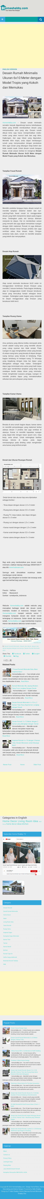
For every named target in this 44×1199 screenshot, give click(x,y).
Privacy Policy (7, 1158)
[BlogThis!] (7, 660)
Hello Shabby (36, 1189)
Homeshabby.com (9, 123)
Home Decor (10, 821)
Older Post (37, 765)
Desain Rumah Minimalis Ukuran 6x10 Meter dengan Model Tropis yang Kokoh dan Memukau (22, 80)
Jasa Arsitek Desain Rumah (11, 1169)
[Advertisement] (22, 46)
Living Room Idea (28, 821)
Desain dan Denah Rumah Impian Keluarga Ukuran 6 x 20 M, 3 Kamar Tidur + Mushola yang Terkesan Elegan (26, 1117)
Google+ (36, 654)
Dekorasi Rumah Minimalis (33, 1191)
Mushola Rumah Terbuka (10, 961)
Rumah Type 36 (7, 953)
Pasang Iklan (7, 1165)
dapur (5, 918)
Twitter (27, 654)
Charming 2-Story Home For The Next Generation (25, 1083)
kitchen (25, 824)
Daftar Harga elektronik (10, 957)
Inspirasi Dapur (7, 932)
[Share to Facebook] (11, 660)
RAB (4, 964)
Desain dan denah (25, 646)
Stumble (8, 656)
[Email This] (5, 660)
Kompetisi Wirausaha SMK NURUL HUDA (15, 1172)
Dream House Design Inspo (19, 1028)
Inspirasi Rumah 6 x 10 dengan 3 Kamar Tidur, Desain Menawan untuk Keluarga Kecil (26, 742)
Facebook (17, 654)
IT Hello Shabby (13, 1191)
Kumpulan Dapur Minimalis (11, 936)
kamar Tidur (6, 939)
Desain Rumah (7, 908)
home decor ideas (14, 824)
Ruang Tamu (7, 929)
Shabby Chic (22, 1193)
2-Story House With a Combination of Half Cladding (26, 1051)
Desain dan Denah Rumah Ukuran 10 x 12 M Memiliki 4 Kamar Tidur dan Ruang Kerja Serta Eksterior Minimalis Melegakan (24, 1072)
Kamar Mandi (7, 946)
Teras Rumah (7, 925)
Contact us (6, 1154)
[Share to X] (9, 660)
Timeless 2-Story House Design (20, 1060)
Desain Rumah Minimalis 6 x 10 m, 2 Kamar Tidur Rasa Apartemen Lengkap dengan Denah (25, 704)
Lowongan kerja (8, 1162)
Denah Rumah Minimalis (11, 646)
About (5, 1151)
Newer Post (7, 765)
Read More (25, 681)
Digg (17, 656)
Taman (5, 943)
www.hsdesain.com (16, 567)
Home (22, 765)
